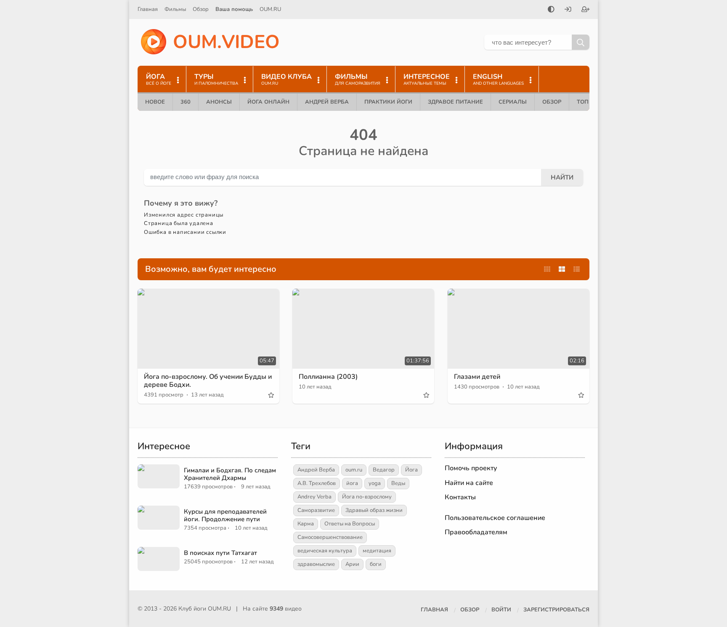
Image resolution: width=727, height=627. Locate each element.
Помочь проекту (471, 468)
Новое (155, 102)
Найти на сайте (469, 483)
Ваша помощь (234, 9)
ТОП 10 (587, 102)
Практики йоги (388, 102)
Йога (411, 470)
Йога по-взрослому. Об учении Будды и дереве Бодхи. (208, 380)
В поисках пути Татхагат (220, 553)
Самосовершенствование (330, 537)
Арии (352, 564)
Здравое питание (455, 102)
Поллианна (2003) (328, 376)
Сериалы (513, 102)
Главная (148, 9)
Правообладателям (476, 532)
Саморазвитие (316, 510)
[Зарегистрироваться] (585, 10)
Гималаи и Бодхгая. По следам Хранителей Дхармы (230, 474)
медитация (377, 551)
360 (185, 102)
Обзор (201, 9)
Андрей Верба (327, 102)
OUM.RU (270, 9)
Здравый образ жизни (374, 510)
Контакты (460, 497)
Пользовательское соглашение (495, 517)
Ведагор (384, 470)
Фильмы (175, 9)
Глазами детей (477, 376)
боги (376, 564)
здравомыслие (316, 564)
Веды (398, 483)
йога (352, 483)
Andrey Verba (314, 497)
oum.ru (353, 470)
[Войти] (568, 10)
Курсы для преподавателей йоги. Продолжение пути (225, 515)
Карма (305, 524)
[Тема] (551, 10)
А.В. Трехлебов (316, 483)
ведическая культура (324, 551)
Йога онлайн (268, 102)
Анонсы (219, 102)
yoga (375, 483)
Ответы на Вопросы (349, 524)
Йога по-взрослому (367, 497)
